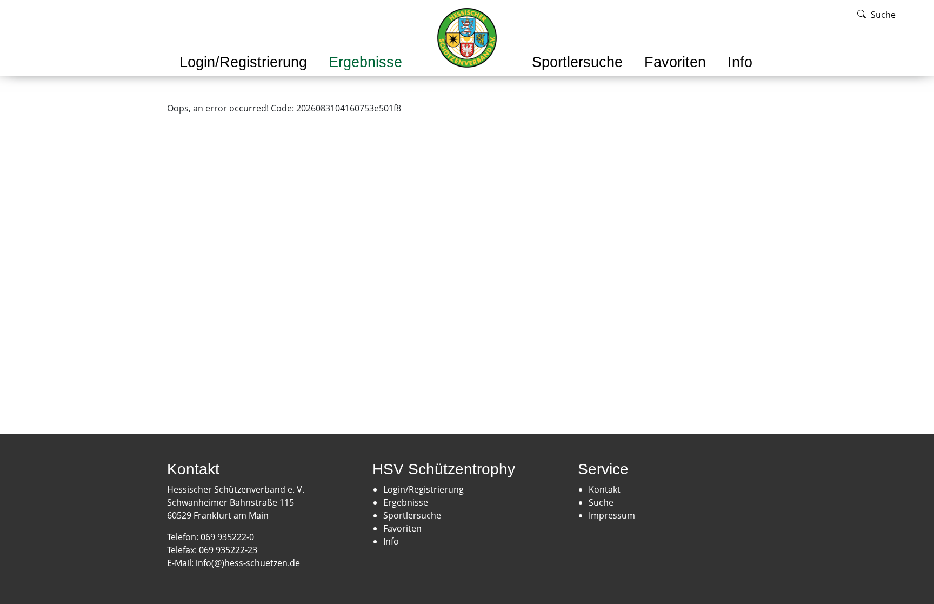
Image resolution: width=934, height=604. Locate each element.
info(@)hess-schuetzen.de (249, 563)
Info (740, 62)
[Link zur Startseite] (467, 37)
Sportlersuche (577, 62)
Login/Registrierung (243, 62)
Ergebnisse (365, 62)
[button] (243, 76)
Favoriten (675, 62)
